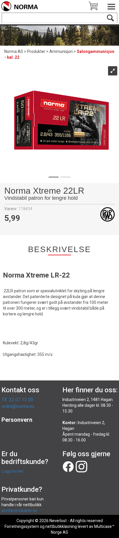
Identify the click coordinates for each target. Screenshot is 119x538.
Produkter (36, 51)
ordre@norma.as (17, 406)
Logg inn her (12, 471)
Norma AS (13, 51)
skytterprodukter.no (19, 510)
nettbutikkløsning (61, 526)
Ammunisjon (61, 51)
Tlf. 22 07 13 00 (17, 399)
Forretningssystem (22, 526)
